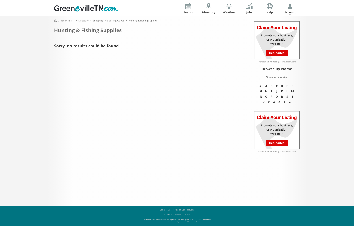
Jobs (249, 12)
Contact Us (165, 209)
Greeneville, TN (66, 20)
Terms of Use (178, 209)
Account (290, 12)
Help (269, 12)
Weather (229, 12)
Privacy (190, 209)
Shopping (98, 20)
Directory (83, 20)
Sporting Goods (115, 20)
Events (188, 12)
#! (261, 86)
